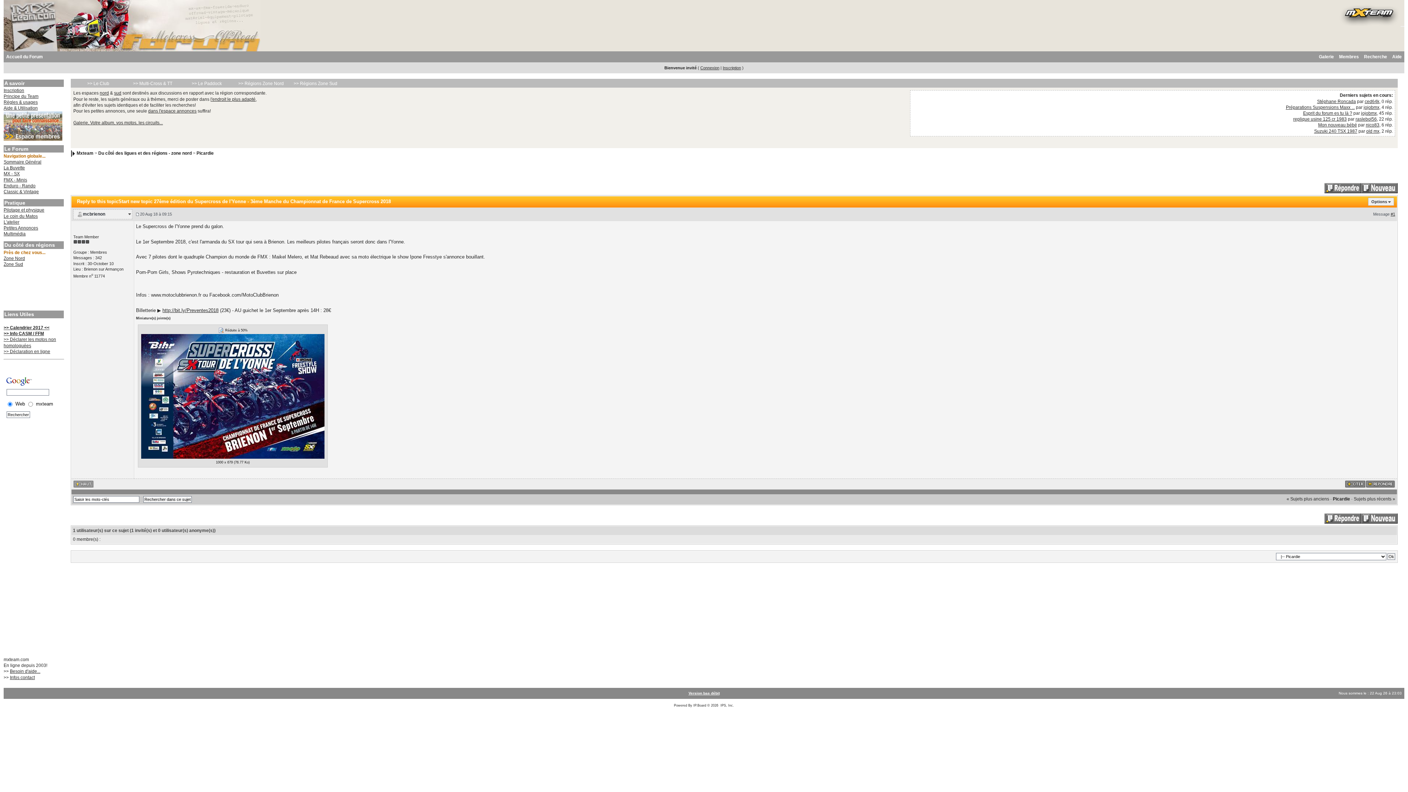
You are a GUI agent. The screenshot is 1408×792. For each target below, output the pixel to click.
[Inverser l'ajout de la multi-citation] (1355, 484)
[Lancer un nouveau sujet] (1379, 187)
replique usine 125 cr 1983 (1320, 119)
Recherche (1375, 56)
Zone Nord (14, 258)
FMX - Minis (15, 180)
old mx (1372, 131)
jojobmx (1371, 107)
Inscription (732, 68)
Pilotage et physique (24, 210)
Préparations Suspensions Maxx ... (1320, 107)
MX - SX (12, 173)
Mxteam (85, 153)
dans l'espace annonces (172, 111)
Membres (1349, 56)
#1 (1393, 214)
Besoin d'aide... (25, 671)
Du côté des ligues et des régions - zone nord (145, 153)
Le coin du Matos (21, 216)
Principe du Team (21, 96)
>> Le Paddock (207, 83)
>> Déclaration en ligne (27, 351)
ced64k (1372, 101)
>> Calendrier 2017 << (27, 327)
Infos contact (22, 677)
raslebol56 (1366, 119)
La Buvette (14, 167)
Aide (1397, 56)
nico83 (1372, 125)
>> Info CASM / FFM (24, 333)
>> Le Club (98, 83)
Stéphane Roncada (1336, 101)
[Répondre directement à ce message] (1380, 484)
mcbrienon (94, 214)
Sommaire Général (22, 162)
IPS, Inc (726, 705)
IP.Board (699, 705)
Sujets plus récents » (1374, 499)
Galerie (1326, 56)
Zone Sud (13, 264)
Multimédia (15, 233)
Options (1379, 201)
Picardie (205, 153)
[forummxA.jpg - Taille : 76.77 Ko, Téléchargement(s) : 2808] (232, 396)
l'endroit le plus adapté (233, 99)
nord (104, 93)
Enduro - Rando (20, 185)
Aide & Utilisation (21, 108)
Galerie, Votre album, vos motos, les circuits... (118, 122)
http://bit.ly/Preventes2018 (190, 310)
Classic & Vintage (21, 191)
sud (117, 93)
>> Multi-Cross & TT (152, 83)
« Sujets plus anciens (1308, 499)
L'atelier (11, 222)
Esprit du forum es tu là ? (1327, 113)
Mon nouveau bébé (1337, 125)
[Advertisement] (33, 289)
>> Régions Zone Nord (261, 83)
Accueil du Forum (24, 56)
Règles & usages (21, 102)
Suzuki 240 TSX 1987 (1335, 131)
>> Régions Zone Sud (315, 83)
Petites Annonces (21, 228)
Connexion (709, 68)
